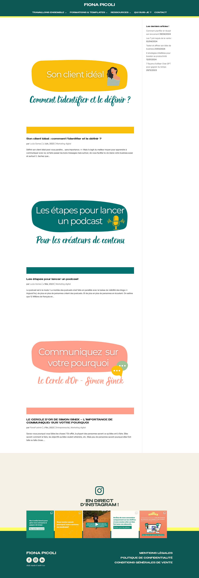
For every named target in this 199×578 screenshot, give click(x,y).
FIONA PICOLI (99, 5)
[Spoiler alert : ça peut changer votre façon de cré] (96, 524)
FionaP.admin (36, 427)
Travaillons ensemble (48, 13)
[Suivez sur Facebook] (29, 560)
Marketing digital (63, 143)
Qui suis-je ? (142, 13)
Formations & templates (87, 13)
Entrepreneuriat (63, 427)
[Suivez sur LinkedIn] (42, 560)
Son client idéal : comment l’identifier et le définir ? (64, 139)
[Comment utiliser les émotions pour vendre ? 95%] (125, 524)
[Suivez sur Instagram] (35, 560)
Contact (160, 13)
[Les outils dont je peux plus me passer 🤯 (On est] (40, 524)
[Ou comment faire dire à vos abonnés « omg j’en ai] (68, 524)
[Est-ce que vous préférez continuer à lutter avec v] (153, 524)
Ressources (119, 13)
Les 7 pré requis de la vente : (159, 38)
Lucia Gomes (35, 143)
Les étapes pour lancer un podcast (52, 279)
